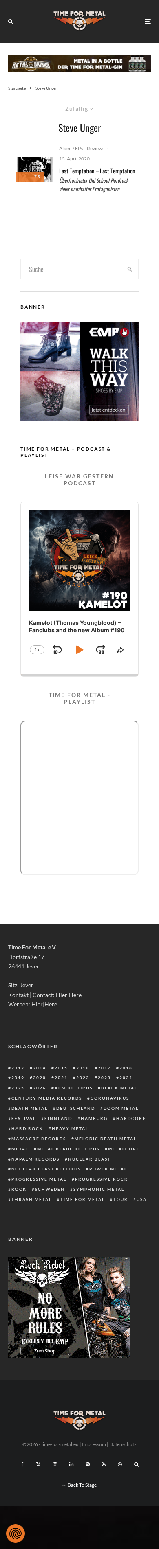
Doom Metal (121, 1108)
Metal (20, 1148)
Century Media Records (46, 1097)
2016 (82, 1067)
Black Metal (119, 1087)
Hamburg (94, 1118)
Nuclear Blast (89, 1159)
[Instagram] (55, 1464)
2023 (104, 1077)
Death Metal (29, 1108)
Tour (120, 1199)
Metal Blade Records (68, 1148)
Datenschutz (123, 1444)
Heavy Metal (70, 1128)
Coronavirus (110, 1097)
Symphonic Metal (98, 1189)
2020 (39, 1077)
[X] (38, 1464)
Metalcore (124, 1148)
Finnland (58, 1118)
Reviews (95, 148)
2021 (61, 1077)
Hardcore (131, 1118)
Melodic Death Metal (106, 1138)
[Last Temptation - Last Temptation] (34, 169)
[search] (129, 269)
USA (142, 1199)
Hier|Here (69, 994)
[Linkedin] (71, 1464)
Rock (18, 1189)
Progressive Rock (101, 1179)
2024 (125, 1077)
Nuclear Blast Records (46, 1168)
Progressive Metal (38, 1179)
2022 (82, 1077)
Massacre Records (38, 1138)
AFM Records (74, 1087)
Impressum (94, 1444)
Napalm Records (35, 1159)
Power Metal (108, 1168)
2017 (104, 1067)
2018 (125, 1067)
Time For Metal (82, 1199)
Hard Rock (27, 1128)
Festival (23, 1118)
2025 (17, 1087)
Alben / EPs (71, 148)
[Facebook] (22, 1464)
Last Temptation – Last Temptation (97, 170)
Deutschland (75, 1108)
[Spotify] (88, 1464)
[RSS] (104, 1464)
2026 (39, 1087)
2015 (61, 1067)
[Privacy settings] (15, 1533)
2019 (17, 1077)
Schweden (50, 1189)
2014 (39, 1067)
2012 (17, 1067)
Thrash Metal (31, 1199)
